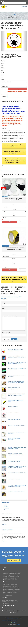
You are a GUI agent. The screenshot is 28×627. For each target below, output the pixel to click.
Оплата (5, 505)
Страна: (2, 75)
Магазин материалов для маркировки (12, 618)
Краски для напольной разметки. (10, 586)
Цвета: (2, 79)
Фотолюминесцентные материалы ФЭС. (11, 589)
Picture (17, 316)
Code (13, 316)
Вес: (2, 70)
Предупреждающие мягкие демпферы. (11, 590)
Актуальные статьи (7, 529)
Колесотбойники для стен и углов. (10, 592)
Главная (5, 567)
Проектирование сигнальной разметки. (11, 576)
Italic (5, 316)
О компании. (5, 608)
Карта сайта (4, 620)
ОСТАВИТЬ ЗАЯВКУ (13, 560)
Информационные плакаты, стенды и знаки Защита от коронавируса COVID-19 (13, 160)
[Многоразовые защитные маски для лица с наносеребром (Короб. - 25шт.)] (14, 187)
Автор (3, 303)
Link (15, 316)
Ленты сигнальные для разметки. (10, 584)
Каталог (14, 14)
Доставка (6, 506)
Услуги (4, 570)
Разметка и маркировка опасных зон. (11, 575)
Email (3, 308)
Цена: (2, 65)
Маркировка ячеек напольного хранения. (11, 573)
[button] (3, 41)
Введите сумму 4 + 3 (6, 332)
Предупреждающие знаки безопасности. (11, 587)
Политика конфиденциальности (12, 620)
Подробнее (4, 524)
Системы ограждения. (7, 595)
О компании (6, 508)
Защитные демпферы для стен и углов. (11, 593)
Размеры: (3, 84)
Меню (23, 6)
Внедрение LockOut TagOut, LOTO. (10, 579)
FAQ (4, 509)
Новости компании (7, 514)
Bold (3, 316)
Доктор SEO (18, 624)
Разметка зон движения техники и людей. (12, 572)
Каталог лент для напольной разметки (13, 146)
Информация (5, 502)
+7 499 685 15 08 (5, 603)
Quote (11, 316)
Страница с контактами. (8, 605)
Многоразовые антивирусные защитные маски (12, 152)
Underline (6, 316)
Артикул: (3, 60)
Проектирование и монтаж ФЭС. (10, 578)
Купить (17, 88)
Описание (4, 96)
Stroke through (8, 316)
